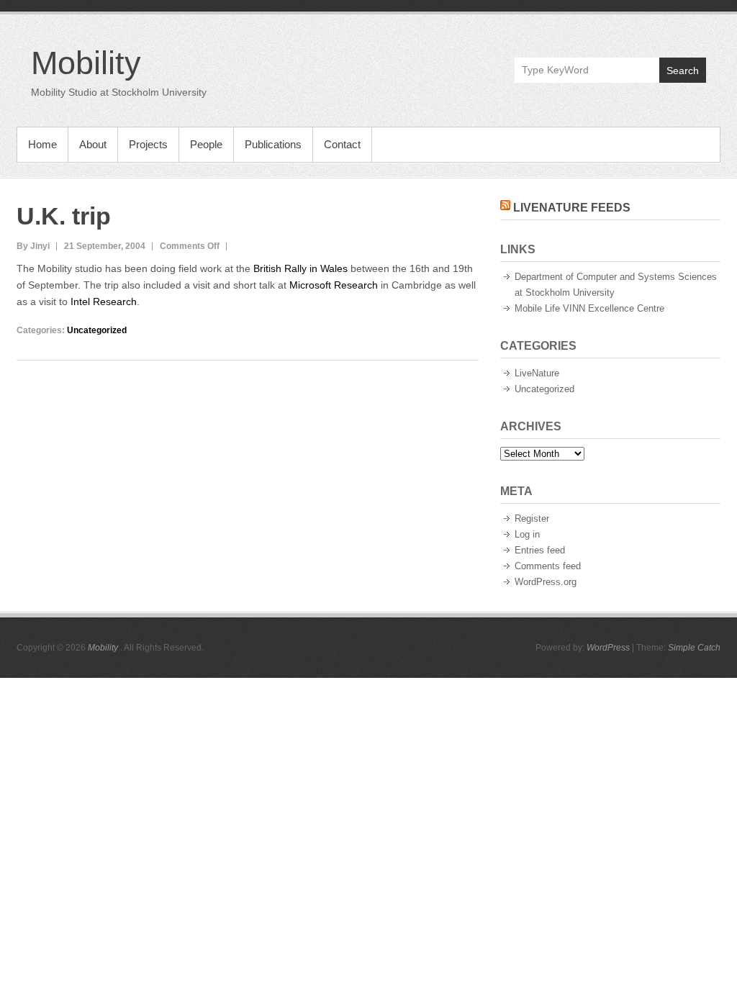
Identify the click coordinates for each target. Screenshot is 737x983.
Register (532, 518)
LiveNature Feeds (571, 207)
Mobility (86, 63)
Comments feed (548, 566)
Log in (527, 534)
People (206, 144)
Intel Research (104, 301)
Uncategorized (97, 330)
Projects (148, 144)
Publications (273, 144)
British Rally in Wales (300, 268)
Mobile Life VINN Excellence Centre (589, 308)
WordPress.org (546, 581)
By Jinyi (33, 246)
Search (682, 70)
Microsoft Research (333, 285)
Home (42, 144)
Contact (342, 144)
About (93, 144)
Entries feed (540, 550)
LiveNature (537, 373)
